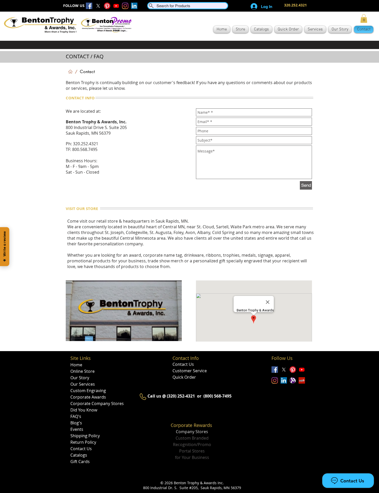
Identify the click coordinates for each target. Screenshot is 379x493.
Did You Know (83, 410)
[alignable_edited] (293, 380)
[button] (363, 18)
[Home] (70, 71)
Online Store (82, 371)
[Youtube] (116, 6)
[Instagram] (125, 6)
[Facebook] (89, 6)
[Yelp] (302, 380)
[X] (98, 6)
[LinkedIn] (134, 6)
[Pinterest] (107, 6)
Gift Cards (80, 461)
